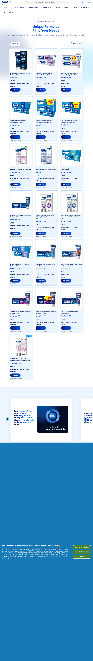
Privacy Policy (19, 554)
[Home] (5, 12)
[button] (7, 419)
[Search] (79, 2)
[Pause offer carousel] (66, 2)
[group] (41, 421)
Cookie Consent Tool (36, 556)
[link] (89, 2)
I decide (82, 556)
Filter (14, 44)
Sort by (75, 44)
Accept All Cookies (82, 547)
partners (31, 549)
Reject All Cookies (82, 552)
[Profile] (84, 2)
